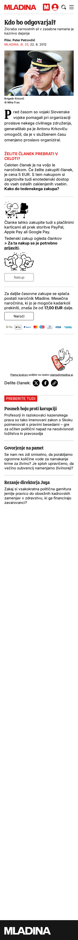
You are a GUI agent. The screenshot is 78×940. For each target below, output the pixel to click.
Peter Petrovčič (24, 40)
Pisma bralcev (19, 374)
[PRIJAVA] (55, 7)
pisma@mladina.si (61, 374)
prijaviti (11, 248)
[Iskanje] (63, 7)
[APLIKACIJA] (46, 7)
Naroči (19, 316)
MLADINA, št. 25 (16, 44)
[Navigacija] (71, 7)
